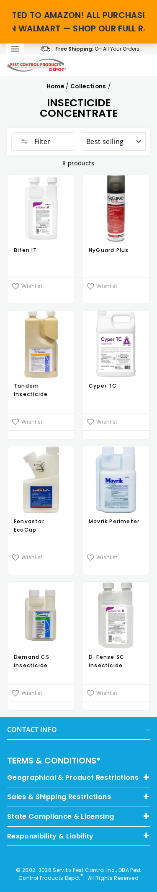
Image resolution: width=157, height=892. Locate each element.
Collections (88, 86)
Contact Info (32, 729)
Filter (41, 141)
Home (55, 86)
